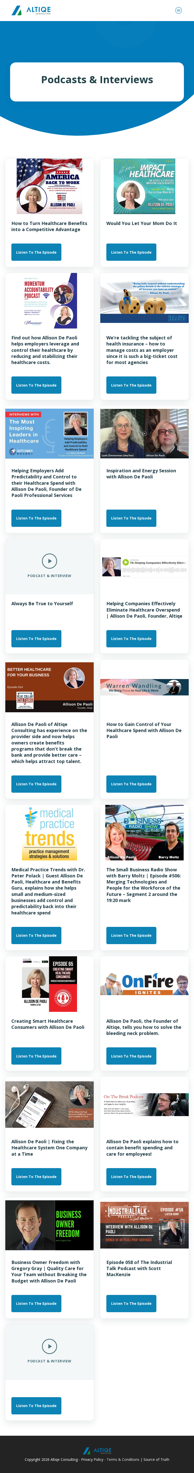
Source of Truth (156, 1459)
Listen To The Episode (36, 252)
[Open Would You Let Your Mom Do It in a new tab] (144, 186)
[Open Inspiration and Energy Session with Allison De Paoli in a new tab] (144, 433)
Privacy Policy (92, 1459)
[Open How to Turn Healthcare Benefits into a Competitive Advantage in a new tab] (49, 186)
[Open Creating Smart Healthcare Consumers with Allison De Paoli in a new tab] (49, 984)
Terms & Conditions (123, 1459)
